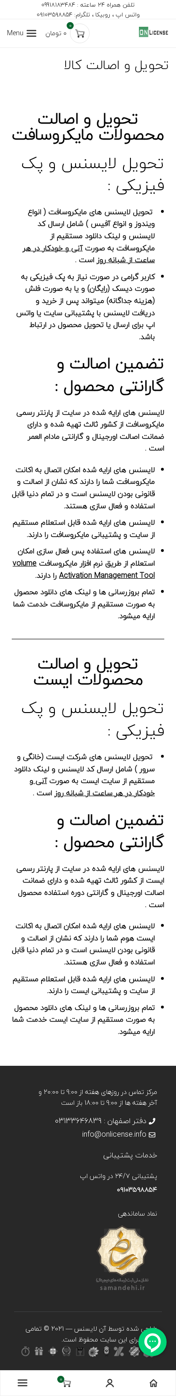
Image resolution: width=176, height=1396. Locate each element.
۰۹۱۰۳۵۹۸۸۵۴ (137, 1189)
